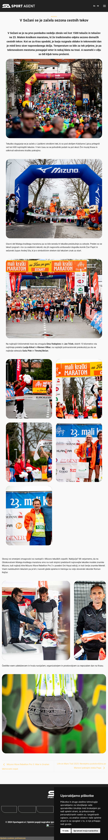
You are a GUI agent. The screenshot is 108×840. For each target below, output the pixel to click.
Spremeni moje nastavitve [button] (85, 831)
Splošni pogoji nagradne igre (40, 822)
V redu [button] (65, 831)
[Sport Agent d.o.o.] (18, 6)
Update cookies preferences (13, 838)
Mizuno (54, 16)
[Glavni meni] (104, 6)
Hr (98, 6)
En (94, 6)
